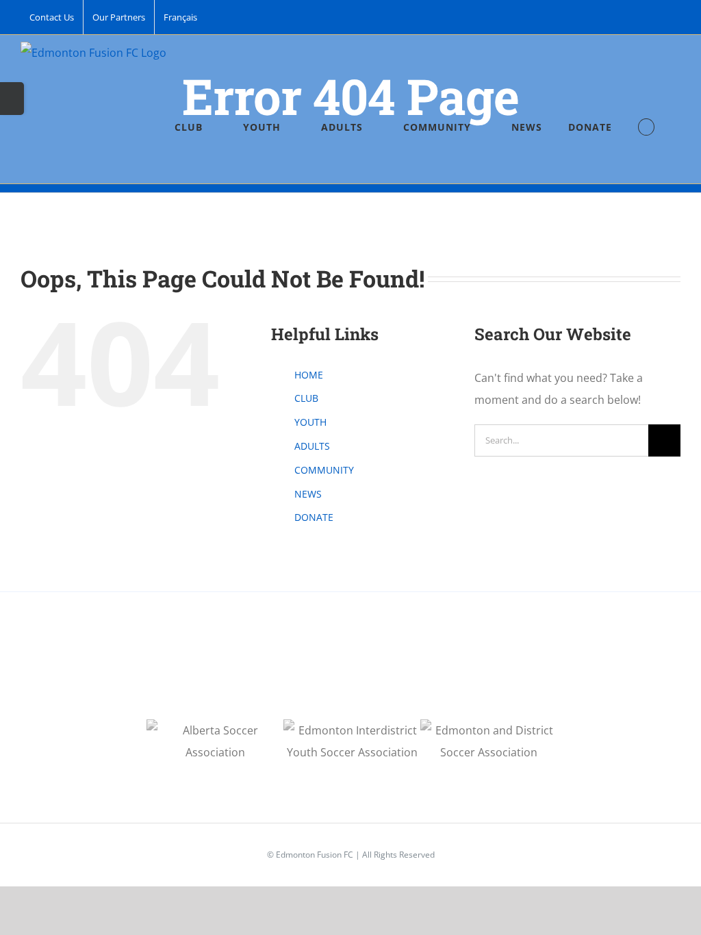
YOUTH (310, 421)
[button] (646, 127)
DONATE (313, 517)
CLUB (306, 398)
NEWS (308, 493)
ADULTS (312, 445)
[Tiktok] (350, 668)
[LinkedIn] (369, 668)
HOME (308, 374)
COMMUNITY (324, 469)
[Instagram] (332, 668)
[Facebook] (313, 668)
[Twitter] (387, 668)
